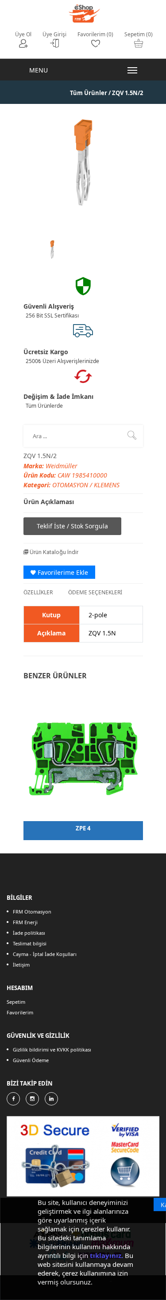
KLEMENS (107, 485)
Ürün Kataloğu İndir (53, 552)
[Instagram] (32, 1098)
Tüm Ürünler (88, 93)
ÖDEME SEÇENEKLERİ (95, 592)
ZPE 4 (83, 828)
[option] (52, 250)
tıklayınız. (106, 1255)
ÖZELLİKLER (38, 592)
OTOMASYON (71, 485)
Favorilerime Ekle (62, 572)
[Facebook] (13, 1098)
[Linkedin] (51, 1098)
